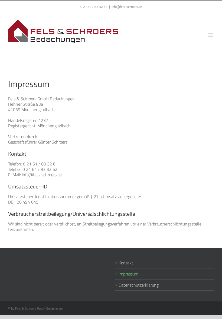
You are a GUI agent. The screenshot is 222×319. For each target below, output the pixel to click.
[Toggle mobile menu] (211, 35)
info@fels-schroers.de (127, 6)
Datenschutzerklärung (139, 285)
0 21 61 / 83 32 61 (93, 6)
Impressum (128, 274)
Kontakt (126, 262)
